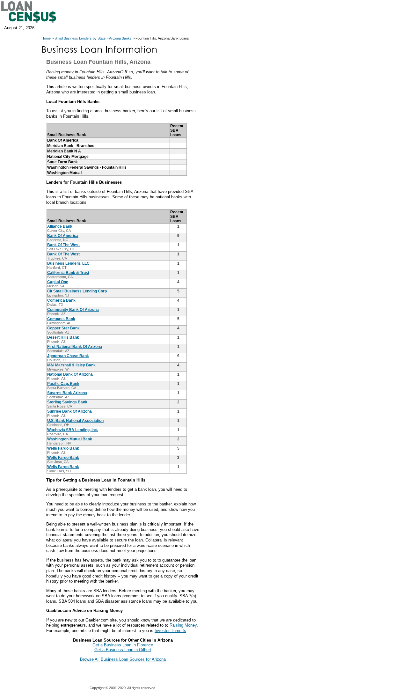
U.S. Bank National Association (75, 420)
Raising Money (183, 625)
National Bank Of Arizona (70, 374)
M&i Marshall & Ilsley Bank (71, 365)
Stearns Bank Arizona (67, 393)
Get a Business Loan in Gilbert (122, 649)
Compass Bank (61, 319)
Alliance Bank (59, 226)
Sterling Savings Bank (67, 402)
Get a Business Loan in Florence (122, 645)
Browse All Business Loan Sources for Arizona (123, 659)
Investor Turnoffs (170, 630)
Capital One (57, 282)
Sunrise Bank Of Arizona (69, 411)
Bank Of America (62, 235)
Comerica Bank (61, 300)
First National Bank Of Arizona (74, 346)
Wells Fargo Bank (63, 448)
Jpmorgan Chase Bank (68, 356)
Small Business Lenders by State (80, 38)
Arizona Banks (120, 38)
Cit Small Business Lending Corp (77, 291)
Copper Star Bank (63, 328)
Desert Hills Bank (63, 337)
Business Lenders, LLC (68, 263)
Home (46, 38)
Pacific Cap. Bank (63, 383)
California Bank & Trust (68, 272)
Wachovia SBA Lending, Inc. (72, 430)
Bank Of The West (63, 245)
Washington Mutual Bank (69, 439)
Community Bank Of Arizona (73, 309)
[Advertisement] (258, 174)
